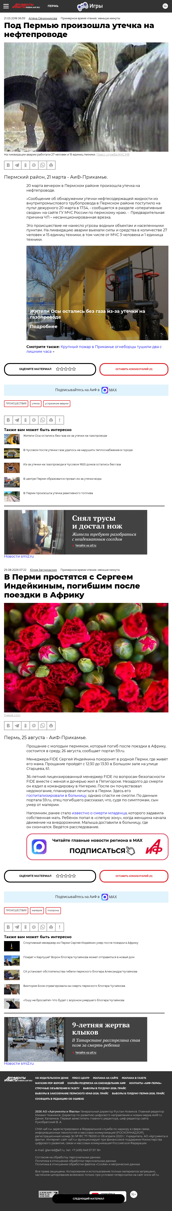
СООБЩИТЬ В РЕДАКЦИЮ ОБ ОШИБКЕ (59, 1098)
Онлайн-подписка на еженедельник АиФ (96, 1083)
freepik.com (12, 715)
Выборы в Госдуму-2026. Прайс (104, 1088)
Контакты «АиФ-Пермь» (145, 1083)
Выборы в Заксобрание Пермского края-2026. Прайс (71, 1093)
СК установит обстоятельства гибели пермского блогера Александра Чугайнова (80, 971)
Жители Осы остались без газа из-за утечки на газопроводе (87, 314)
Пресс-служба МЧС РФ (113, 154)
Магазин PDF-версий (49, 1083)
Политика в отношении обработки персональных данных (75, 1161)
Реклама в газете (134, 1078)
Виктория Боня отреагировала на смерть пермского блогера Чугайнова (74, 986)
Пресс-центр (80, 1078)
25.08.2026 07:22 (15, 570)
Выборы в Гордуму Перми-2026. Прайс (138, 1093)
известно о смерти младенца (99, 813)
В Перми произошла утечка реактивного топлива (58, 493)
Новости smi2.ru (19, 556)
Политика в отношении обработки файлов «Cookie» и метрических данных (87, 1164)
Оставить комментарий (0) (134, 369)
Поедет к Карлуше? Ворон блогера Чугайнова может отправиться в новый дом (78, 957)
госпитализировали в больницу (56, 795)
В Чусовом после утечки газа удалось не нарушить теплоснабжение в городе (78, 450)
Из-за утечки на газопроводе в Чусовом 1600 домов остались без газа (72, 464)
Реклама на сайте (105, 1078)
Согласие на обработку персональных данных (67, 1157)
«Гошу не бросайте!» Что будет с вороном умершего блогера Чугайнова (73, 1000)
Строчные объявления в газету (57, 1088)
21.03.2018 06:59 (14, 18)
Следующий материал (88, 1198)
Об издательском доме (52, 1078)
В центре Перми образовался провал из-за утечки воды (62, 478)
